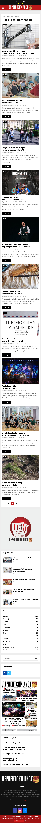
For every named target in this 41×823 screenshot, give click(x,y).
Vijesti (5, 650)
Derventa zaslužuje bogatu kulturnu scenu (16, 764)
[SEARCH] (36, 659)
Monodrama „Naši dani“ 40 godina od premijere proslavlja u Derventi (16, 245)
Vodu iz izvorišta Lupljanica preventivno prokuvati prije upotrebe (18, 52)
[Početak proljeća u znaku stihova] (7, 582)
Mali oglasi (6, 636)
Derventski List (10, 55)
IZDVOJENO (6, 627)
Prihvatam (19, 821)
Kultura (5, 218)
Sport (4, 171)
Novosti (5, 638)
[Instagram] (20, 810)
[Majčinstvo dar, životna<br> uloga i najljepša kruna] (7, 592)
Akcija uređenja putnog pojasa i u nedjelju (12, 484)
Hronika (5, 265)
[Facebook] (15, 810)
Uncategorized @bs (9, 647)
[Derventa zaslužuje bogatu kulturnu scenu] (7, 602)
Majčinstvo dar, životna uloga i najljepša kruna (23, 590)
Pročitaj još (28, 821)
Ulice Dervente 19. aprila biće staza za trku (16, 743)
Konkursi (5, 630)
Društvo (5, 25)
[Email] (25, 810)
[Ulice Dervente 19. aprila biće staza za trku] (7, 560)
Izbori (5, 624)
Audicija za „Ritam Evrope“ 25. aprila (10, 387)
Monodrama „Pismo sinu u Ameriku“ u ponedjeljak (12, 340)
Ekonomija (6, 619)
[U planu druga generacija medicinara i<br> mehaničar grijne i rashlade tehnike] (7, 570)
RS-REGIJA (6, 641)
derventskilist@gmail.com (23, 800)
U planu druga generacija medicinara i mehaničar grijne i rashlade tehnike (23, 569)
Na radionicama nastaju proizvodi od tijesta (12, 102)
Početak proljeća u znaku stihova (24, 579)
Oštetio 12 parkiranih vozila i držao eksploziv (12, 293)
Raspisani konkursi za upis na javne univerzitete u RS (13, 149)
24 (24, 504)
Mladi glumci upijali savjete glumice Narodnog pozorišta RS (15, 434)
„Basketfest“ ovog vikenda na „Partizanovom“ (13, 198)
